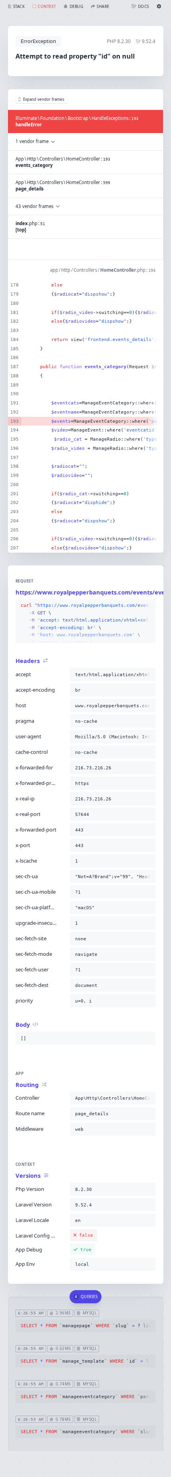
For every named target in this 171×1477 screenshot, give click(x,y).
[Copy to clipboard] (148, 606)
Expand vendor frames (43, 99)
